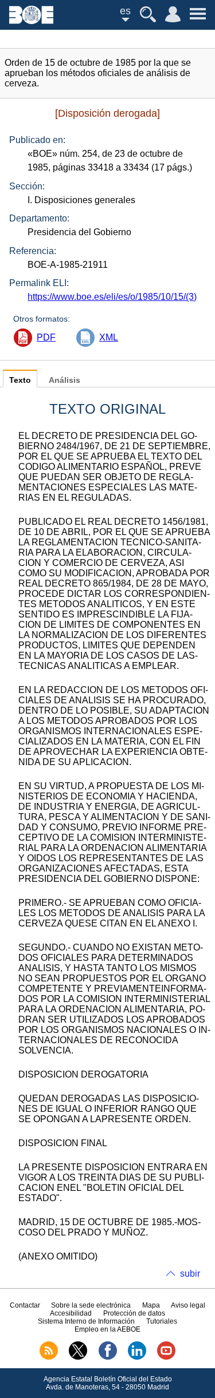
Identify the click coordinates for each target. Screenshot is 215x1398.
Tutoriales (161, 1321)
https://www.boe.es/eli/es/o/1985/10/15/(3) (112, 297)
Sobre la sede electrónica (91, 1305)
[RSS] (49, 1357)
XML (108, 337)
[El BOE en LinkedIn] (137, 1357)
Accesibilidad (71, 1313)
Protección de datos (134, 1313)
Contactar (25, 1305)
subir (190, 1273)
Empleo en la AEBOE (107, 1329)
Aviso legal (188, 1305)
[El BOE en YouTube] (166, 1357)
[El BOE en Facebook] (108, 1357)
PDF (46, 337)
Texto (20, 380)
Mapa (151, 1305)
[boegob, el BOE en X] (78, 1357)
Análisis (64, 380)
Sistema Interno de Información (86, 1321)
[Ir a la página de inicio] (31, 21)
